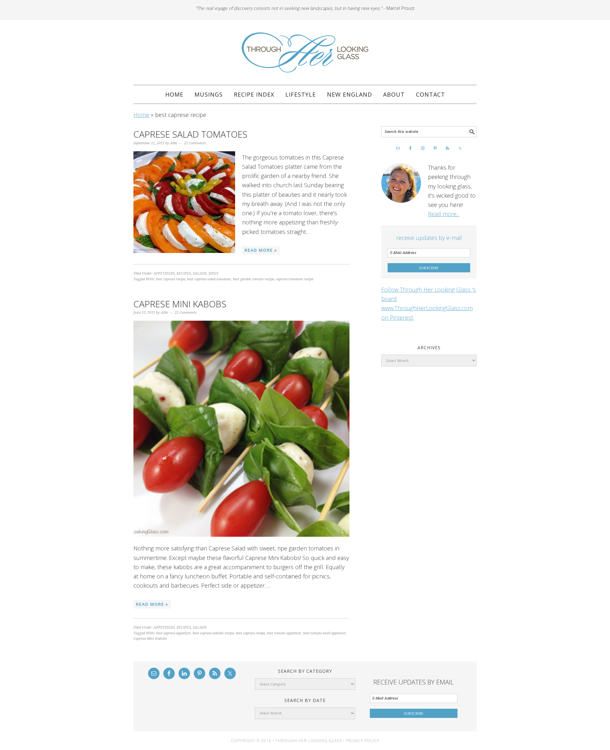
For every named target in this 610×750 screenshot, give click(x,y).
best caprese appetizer (173, 633)
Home (141, 115)
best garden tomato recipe (253, 279)
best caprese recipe (170, 279)
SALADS (200, 273)
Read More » (261, 250)
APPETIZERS (164, 273)
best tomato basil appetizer (324, 633)
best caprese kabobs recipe (213, 633)
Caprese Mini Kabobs (180, 304)
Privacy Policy (362, 740)
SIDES (213, 273)
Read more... (443, 214)
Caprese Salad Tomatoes (190, 134)
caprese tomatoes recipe (294, 279)
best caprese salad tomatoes (209, 279)
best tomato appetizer (284, 633)
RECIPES (184, 273)
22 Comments (195, 143)
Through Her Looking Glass (305, 52)
